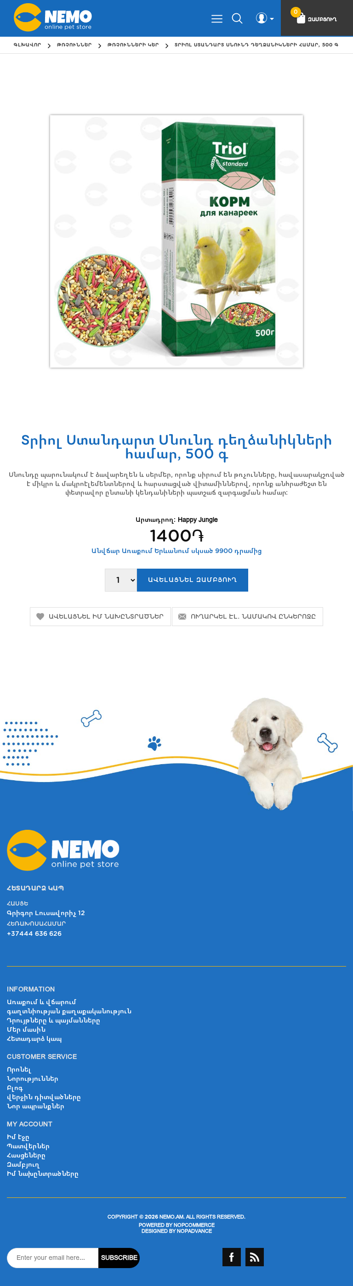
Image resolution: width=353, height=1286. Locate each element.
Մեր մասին (26, 1029)
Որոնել (19, 1069)
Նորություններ (32, 1078)
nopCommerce (194, 1225)
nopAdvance (194, 1231)
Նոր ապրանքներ (35, 1106)
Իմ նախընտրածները (43, 1173)
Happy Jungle (198, 519)
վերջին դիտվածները (44, 1097)
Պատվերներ (28, 1146)
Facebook (231, 1257)
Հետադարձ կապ (34, 1038)
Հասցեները (26, 1155)
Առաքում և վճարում (41, 1002)
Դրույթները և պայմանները (53, 1020)
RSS (254, 1257)
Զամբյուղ (23, 1164)
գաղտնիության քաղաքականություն (69, 1011)
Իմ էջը (18, 1137)
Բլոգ (15, 1088)
